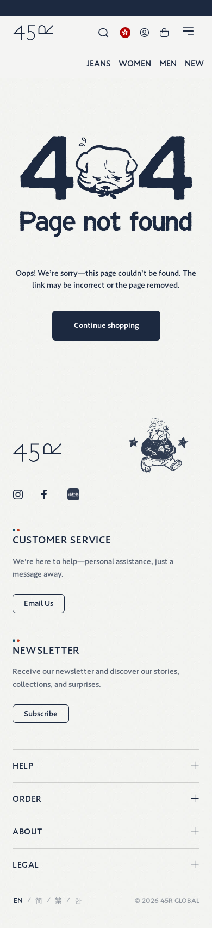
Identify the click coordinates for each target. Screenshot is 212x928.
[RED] (73, 494)
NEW (194, 64)
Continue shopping (106, 325)
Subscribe (41, 713)
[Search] (103, 33)
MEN (168, 64)
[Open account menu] (144, 33)
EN (18, 900)
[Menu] (189, 33)
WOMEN (135, 64)
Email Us (38, 603)
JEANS (98, 64)
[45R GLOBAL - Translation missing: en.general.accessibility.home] (33, 32)
